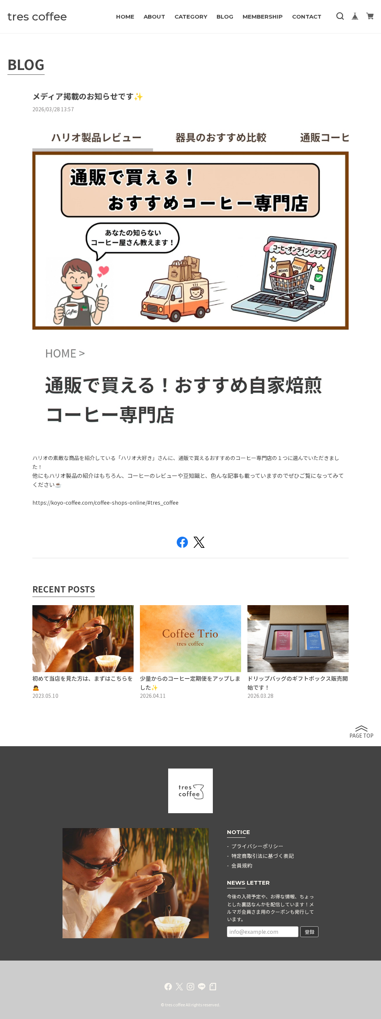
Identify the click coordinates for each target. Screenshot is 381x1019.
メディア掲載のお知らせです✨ (87, 96)
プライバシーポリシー (257, 846)
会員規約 (241, 865)
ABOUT (154, 16)
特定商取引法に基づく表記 (262, 855)
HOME (125, 16)
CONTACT (306, 16)
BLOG (225, 16)
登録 (309, 931)
